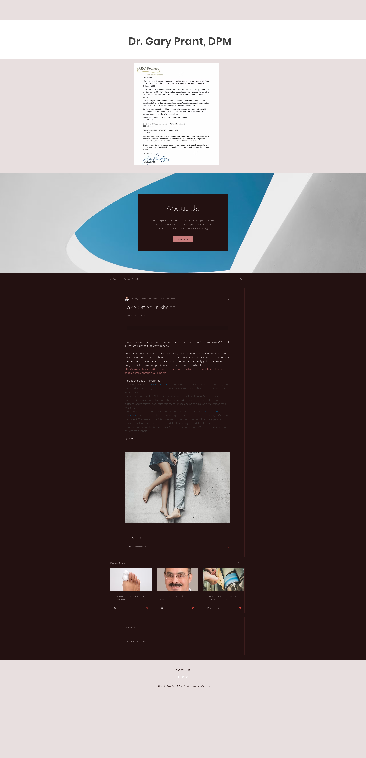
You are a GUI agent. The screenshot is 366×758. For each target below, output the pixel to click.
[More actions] (228, 298)
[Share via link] (147, 538)
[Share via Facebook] (126, 538)
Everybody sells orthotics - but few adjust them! (222, 598)
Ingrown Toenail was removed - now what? (131, 598)
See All (241, 563)
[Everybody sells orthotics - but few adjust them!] (223, 579)
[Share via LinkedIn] (140, 538)
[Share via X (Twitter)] (133, 538)
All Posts (114, 279)
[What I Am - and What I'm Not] (177, 579)
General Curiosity (131, 279)
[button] (241, 279)
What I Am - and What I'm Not (175, 598)
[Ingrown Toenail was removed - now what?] (131, 579)
